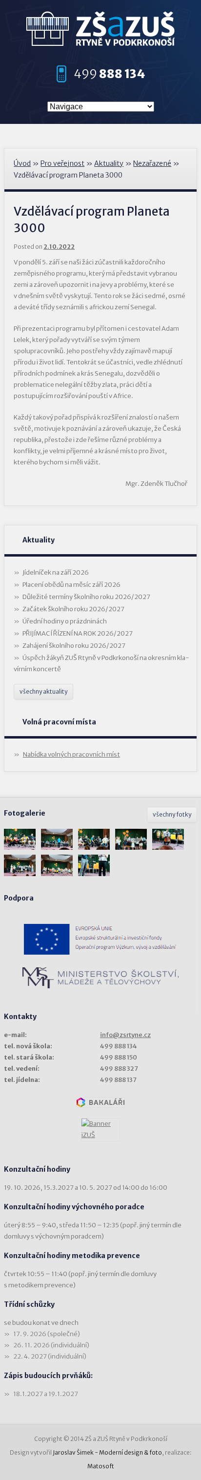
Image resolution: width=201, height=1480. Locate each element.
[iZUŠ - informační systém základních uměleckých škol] (100, 1129)
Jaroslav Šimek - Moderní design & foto (107, 1452)
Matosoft (100, 1466)
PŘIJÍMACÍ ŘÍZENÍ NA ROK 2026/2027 (77, 633)
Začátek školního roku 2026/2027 (73, 609)
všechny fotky (172, 814)
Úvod (22, 163)
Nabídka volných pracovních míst (71, 754)
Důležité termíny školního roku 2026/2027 (86, 597)
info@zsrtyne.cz (125, 1035)
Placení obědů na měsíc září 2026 (71, 584)
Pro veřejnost (62, 163)
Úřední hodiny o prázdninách (64, 621)
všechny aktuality (43, 691)
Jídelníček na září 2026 (55, 572)
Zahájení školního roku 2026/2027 (73, 645)
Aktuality (108, 163)
